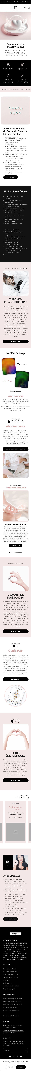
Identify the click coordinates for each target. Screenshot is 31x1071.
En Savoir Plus (10, 919)
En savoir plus (22, 1063)
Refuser (10, 1067)
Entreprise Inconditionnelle (11, 1010)
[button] (2, 7)
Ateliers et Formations (10, 971)
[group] (15, 822)
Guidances (6, 980)
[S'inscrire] (26, 1050)
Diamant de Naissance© (11, 977)
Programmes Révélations (11, 986)
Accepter (21, 1067)
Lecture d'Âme (7, 983)
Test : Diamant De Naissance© (12, 1004)
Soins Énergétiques (9, 989)
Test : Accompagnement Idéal (12, 998)
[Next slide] (19, 391)
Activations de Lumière (10, 969)
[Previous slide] (12, 391)
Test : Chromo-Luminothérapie (12, 1001)
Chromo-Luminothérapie (11, 974)
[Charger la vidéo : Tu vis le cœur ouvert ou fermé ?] (15, 862)
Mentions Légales (8, 1013)
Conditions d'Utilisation (10, 1007)
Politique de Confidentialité (11, 1016)
